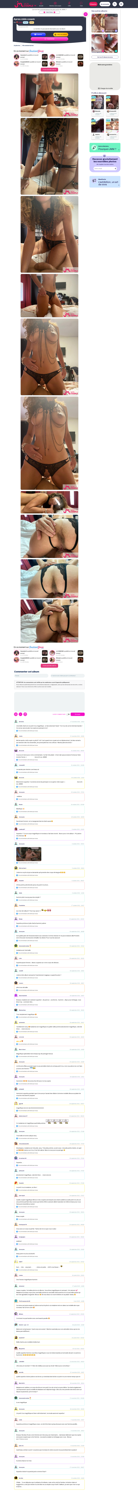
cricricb (21, 1037)
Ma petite (22, 1348)
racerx (21, 983)
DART (21, 1261)
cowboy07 (22, 829)
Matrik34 (22, 1383)
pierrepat (22, 1195)
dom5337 (22, 1337)
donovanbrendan (24, 946)
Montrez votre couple (55, 5)
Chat (81, 5)
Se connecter (105, 4)
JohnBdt (21, 1361)
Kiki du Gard (22, 868)
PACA (31, 22)
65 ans (93, 120)
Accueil (41, 5)
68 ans (108, 120)
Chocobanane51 (24, 1143)
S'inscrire (93, 4)
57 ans (108, 97)
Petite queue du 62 (24, 1301)
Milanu (21, 1314)
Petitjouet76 (23, 1224)
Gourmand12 (23, 995)
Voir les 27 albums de (105, 57)
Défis (69, 5)
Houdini (21, 880)
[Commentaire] (49, 702)
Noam (21, 804)
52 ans (93, 97)
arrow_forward (115, 168)
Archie (21, 1478)
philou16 (21, 1170)
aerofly (21, 1372)
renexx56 (22, 765)
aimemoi (21, 1286)
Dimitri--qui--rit (24, 1325)
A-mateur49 (22, 1158)
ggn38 (21, 1103)
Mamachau (22, 1010)
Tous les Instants (49, 69)
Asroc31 (21, 750)
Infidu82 (21, 1089)
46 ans (25, 22)
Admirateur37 (23, 1116)
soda (20, 1420)
